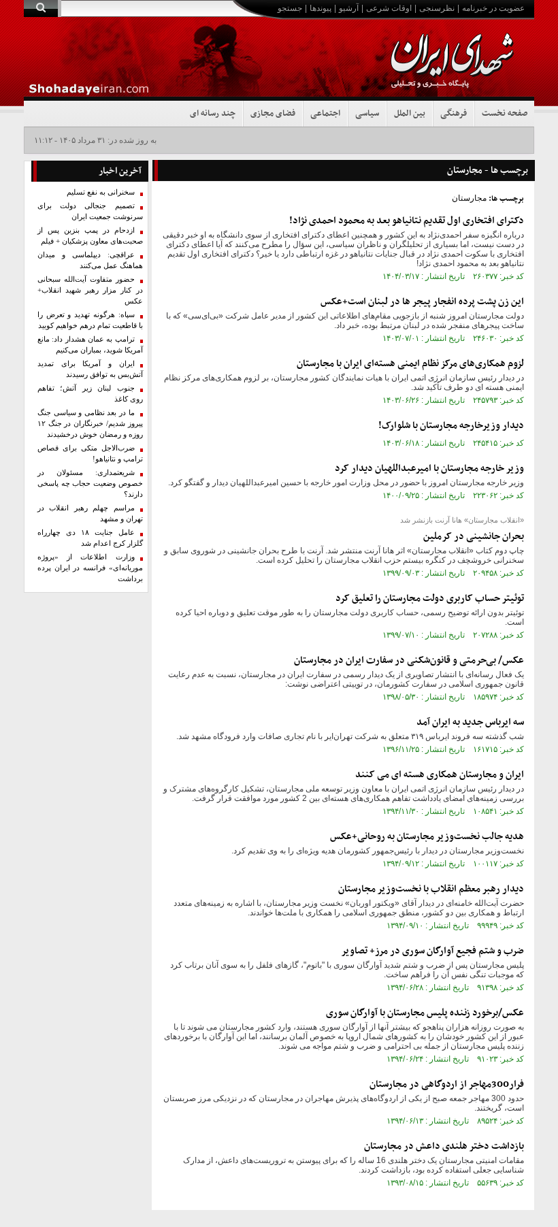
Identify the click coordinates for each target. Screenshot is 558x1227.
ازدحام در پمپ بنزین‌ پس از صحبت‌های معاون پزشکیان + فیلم (90, 236)
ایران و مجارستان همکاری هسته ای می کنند (439, 774)
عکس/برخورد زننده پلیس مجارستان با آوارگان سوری (425, 1012)
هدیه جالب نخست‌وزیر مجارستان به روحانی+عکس (427, 836)
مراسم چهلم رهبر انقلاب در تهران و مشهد (90, 513)
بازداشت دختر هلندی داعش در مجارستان (444, 1146)
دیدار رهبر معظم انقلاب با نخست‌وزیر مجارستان (431, 889)
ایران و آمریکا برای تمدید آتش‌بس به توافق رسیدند (90, 369)
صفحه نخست (504, 113)
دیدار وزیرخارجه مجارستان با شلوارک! (451, 425)
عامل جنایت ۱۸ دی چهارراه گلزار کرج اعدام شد (90, 538)
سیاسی (367, 113)
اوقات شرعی (389, 8)
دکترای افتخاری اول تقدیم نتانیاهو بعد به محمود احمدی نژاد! (406, 220)
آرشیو (349, 8)
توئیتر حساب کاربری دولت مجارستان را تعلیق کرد (429, 598)
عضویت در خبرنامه (493, 8)
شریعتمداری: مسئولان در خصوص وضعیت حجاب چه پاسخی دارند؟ (90, 483)
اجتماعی (325, 113)
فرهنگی (453, 113)
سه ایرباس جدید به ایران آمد (470, 722)
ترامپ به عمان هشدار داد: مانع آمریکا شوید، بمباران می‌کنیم (90, 345)
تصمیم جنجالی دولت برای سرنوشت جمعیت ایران (90, 211)
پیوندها (320, 8)
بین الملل (409, 113)
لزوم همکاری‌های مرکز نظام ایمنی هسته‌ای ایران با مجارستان (410, 363)
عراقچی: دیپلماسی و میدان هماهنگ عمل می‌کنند (90, 260)
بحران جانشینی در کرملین (473, 536)
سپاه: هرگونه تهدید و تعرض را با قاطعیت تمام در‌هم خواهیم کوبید (90, 320)
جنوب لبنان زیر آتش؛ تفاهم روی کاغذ (90, 394)
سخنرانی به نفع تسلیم (101, 192)
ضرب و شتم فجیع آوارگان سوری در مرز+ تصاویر (432, 951)
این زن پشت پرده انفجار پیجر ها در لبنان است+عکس (422, 301)
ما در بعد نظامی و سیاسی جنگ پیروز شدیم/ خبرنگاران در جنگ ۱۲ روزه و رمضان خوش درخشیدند (90, 423)
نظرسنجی (437, 8)
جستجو (290, 8)
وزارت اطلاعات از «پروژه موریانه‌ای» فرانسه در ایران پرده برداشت (90, 568)
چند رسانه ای (212, 113)
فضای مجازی (272, 113)
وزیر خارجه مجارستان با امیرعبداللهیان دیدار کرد (429, 468)
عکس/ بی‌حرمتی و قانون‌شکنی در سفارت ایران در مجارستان (409, 660)
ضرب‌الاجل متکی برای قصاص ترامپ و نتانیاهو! (90, 453)
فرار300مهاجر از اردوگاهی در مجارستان (447, 1084)
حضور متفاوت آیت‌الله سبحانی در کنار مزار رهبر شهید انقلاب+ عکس (90, 290)
